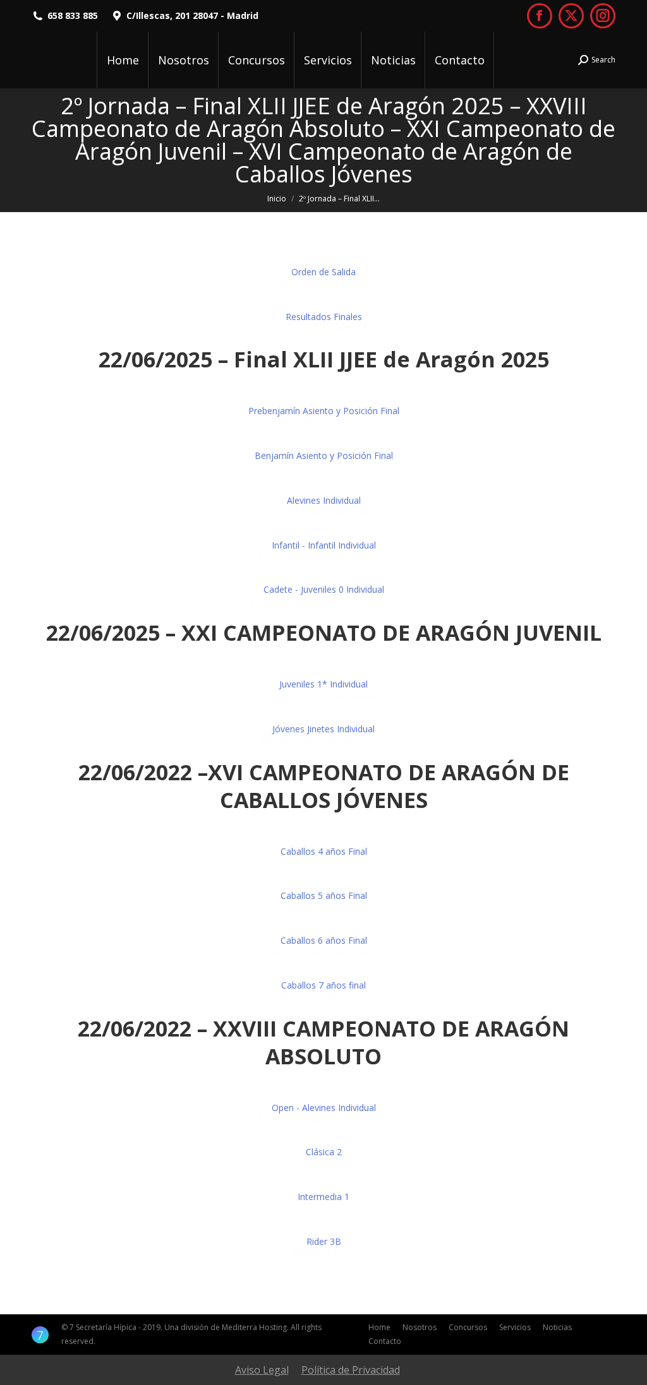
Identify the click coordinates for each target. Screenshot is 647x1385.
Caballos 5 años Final (324, 895)
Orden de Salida (323, 272)
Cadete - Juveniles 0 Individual (323, 589)
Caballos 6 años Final (324, 940)
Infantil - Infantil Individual (324, 545)
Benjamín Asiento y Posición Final (324, 455)
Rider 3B (323, 1241)
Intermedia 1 (323, 1197)
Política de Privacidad (350, 1370)
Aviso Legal (262, 1370)
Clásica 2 (324, 1152)
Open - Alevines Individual (324, 1108)
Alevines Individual (324, 500)
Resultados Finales (324, 317)
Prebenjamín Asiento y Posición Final (323, 411)
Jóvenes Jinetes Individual (323, 729)
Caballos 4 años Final (324, 851)
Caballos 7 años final (323, 985)
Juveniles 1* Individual (323, 684)
